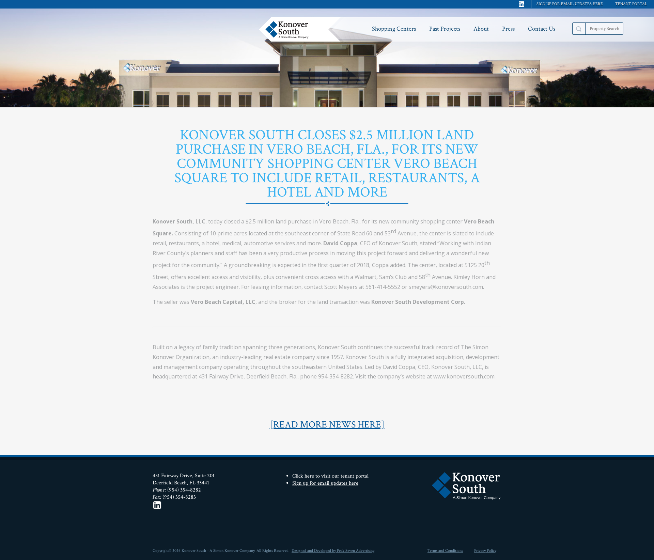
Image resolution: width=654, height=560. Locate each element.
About (481, 29)
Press (508, 29)
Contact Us (541, 29)
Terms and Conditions (445, 550)
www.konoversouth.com (464, 376)
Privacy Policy (485, 550)
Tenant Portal (631, 3)
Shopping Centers (394, 29)
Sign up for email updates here (569, 3)
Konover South (301, 29)
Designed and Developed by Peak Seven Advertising (333, 550)
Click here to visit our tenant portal (330, 476)
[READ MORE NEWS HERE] (327, 424)
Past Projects (444, 29)
